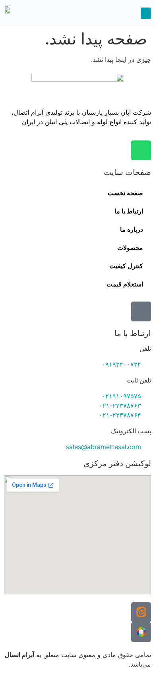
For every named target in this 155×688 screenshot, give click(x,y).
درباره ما (131, 229)
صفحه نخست (125, 193)
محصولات (130, 247)
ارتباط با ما (128, 211)
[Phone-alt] (141, 311)
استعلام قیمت (125, 284)
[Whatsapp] (141, 150)
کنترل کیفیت (126, 266)
